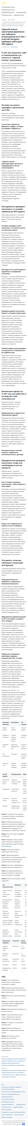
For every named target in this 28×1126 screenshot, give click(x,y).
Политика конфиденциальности (11, 1094)
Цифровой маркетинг (8, 12)
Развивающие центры (8, 10)
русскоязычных (6, 846)
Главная (4, 20)
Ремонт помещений (7, 1114)
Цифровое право (19, 15)
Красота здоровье (7, 1109)
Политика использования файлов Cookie (13, 1091)
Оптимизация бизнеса (8, 7)
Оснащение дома (7, 15)
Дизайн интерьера (7, 1117)
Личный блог (11, 20)
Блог (3, 1084)
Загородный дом (21, 12)
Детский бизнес (19, 1114)
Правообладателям (7, 1097)
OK (23, 1124)
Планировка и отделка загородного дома (13, 1112)
